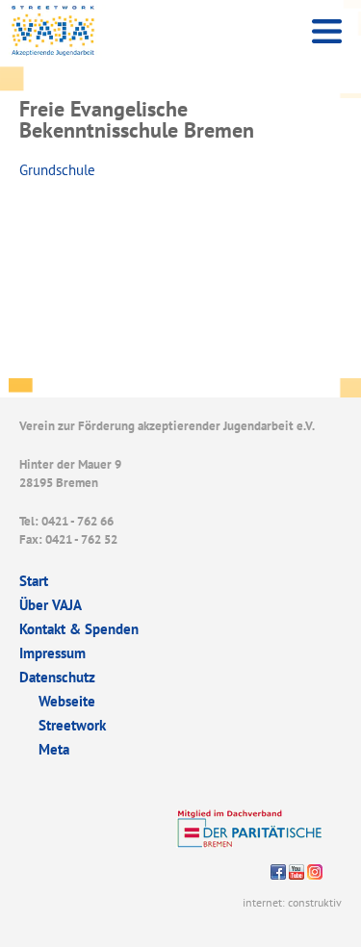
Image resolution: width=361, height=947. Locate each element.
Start (33, 581)
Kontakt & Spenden (79, 629)
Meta (54, 749)
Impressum (52, 653)
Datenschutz (57, 677)
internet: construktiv (292, 902)
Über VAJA (50, 605)
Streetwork (72, 725)
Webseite (67, 701)
